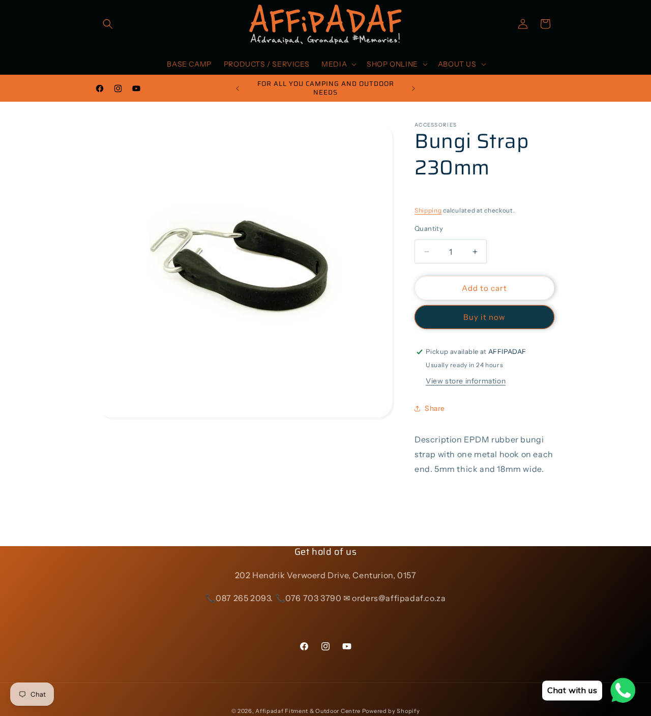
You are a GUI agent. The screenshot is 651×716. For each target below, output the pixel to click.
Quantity (429, 228)
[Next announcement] (413, 88)
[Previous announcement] (237, 88)
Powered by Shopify (391, 710)
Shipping (428, 210)
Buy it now (484, 317)
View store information (466, 380)
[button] (108, 24)
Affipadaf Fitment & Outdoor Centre (308, 710)
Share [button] (435, 408)
